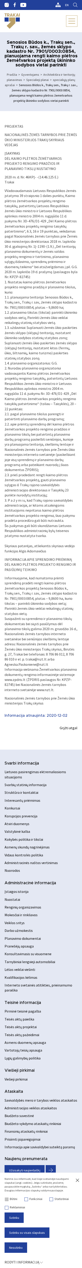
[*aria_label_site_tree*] (58, 5)
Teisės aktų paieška (19, 1019)
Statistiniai (61, 1199)
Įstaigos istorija (16, 891)
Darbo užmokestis (19, 930)
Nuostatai (12, 899)
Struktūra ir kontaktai (21, 792)
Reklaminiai (17, 1207)
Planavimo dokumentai (23, 938)
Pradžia (12, 75)
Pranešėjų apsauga (19, 946)
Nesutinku (16, 1248)
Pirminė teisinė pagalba (23, 1011)
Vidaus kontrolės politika (24, 855)
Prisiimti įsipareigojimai (22, 1139)
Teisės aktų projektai (21, 1027)
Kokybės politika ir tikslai (24, 839)
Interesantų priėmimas (22, 800)
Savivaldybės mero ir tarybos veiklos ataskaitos (41, 1100)
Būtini (13, 1199)
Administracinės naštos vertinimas (31, 862)
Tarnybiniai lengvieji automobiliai (30, 962)
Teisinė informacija (23, 1003)
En (67, 5)
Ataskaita (14, 1092)
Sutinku (14, 1218)
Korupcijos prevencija (21, 816)
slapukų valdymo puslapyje (47, 1190)
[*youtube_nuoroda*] (23, 5)
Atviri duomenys (17, 823)
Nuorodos (12, 870)
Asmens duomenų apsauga (25, 1042)
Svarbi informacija (22, 763)
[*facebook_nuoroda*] (14, 5)
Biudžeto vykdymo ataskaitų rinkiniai (33, 1123)
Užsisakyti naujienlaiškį (24, 1170)
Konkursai (12, 808)
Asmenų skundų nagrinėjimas (27, 847)
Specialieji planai (37, 80)
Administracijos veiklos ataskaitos (31, 1108)
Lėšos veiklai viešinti (20, 969)
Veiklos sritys (15, 923)
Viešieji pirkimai (20, 1071)
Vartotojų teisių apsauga (23, 1050)
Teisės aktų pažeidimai (22, 1034)
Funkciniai (35, 1199)
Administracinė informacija (30, 883)
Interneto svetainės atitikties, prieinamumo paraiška (38, 987)
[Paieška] (75, 5)
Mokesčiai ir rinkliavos (21, 915)
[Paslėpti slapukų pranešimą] (77, 1180)
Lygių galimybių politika (23, 1058)
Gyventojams (30, 75)
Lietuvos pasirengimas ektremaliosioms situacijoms (35, 774)
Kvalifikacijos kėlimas (21, 977)
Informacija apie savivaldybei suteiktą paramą (40, 1147)
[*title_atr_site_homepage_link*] (12, 21)
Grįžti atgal (68, 728)
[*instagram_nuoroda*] (7, 5)
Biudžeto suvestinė (19, 1115)
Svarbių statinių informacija (25, 784)
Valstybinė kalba (17, 831)
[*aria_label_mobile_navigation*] (71, 21)
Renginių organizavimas (23, 907)
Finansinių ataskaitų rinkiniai (26, 1131)
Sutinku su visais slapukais (27, 1233)
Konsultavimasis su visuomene (28, 954)
